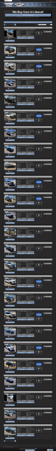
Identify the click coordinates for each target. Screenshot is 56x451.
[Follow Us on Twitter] (48, 1)
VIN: (26, 31)
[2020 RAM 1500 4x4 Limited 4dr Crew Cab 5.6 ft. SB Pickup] (10, 281)
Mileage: (27, 34)
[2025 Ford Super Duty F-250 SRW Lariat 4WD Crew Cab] (10, 99)
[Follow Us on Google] (51, 1)
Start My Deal (21, 54)
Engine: (27, 32)
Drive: (18, 34)
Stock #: (18, 31)
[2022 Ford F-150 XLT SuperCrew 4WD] (10, 248)
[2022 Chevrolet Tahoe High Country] (10, 132)
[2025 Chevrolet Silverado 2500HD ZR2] (10, 33)
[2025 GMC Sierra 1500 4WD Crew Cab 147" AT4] (10, 182)
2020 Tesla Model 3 (24, 327)
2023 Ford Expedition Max (26, 145)
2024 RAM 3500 (27, 112)
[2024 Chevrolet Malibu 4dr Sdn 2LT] (10, 364)
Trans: (27, 33)
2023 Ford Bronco (26, 211)
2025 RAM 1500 (26, 46)
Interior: (18, 32)
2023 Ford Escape (23, 393)
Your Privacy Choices (33, 448)
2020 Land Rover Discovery (29, 344)
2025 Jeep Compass (24, 311)
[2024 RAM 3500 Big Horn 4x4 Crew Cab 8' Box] (10, 116)
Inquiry (19, 36)
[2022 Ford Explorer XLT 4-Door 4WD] (10, 298)
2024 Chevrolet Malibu (25, 360)
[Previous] (4, 24)
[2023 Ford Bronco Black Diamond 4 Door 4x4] (10, 215)
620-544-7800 (34, 449)
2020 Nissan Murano (23, 410)
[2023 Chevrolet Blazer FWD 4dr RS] (10, 265)
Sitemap (29, 448)
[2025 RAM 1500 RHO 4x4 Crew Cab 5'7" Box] (10, 49)
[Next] (15, 24)
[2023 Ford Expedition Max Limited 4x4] (10, 149)
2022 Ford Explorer (25, 294)
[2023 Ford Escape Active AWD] (10, 397)
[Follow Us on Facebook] (46, 1)
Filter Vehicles (28, 22)
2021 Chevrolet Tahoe (25, 162)
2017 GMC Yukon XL (24, 427)
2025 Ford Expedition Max (26, 79)
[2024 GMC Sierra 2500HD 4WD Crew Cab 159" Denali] (10, 66)
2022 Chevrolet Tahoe (25, 128)
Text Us (30, 54)
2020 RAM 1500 (29, 278)
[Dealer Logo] (14, 5)
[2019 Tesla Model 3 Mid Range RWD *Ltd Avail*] (10, 381)
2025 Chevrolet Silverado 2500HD (26, 29)
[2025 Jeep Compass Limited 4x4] (10, 314)
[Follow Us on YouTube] (50, 1)
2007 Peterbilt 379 (23, 228)
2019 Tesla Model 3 (27, 377)
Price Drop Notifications (10, 40)
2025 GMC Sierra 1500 (27, 178)
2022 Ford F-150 (25, 244)
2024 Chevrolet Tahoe (25, 195)
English (7, 0)
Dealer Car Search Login (21, 448)
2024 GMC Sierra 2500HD (28, 62)
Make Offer (24, 36)
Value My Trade (30, 36)
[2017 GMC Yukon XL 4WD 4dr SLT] (10, 430)
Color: (18, 33)
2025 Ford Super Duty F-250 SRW (29, 95)
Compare (10, 38)
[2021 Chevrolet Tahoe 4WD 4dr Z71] (10, 165)
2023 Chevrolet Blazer (25, 261)
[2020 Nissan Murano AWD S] (10, 414)
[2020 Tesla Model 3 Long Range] (10, 331)
